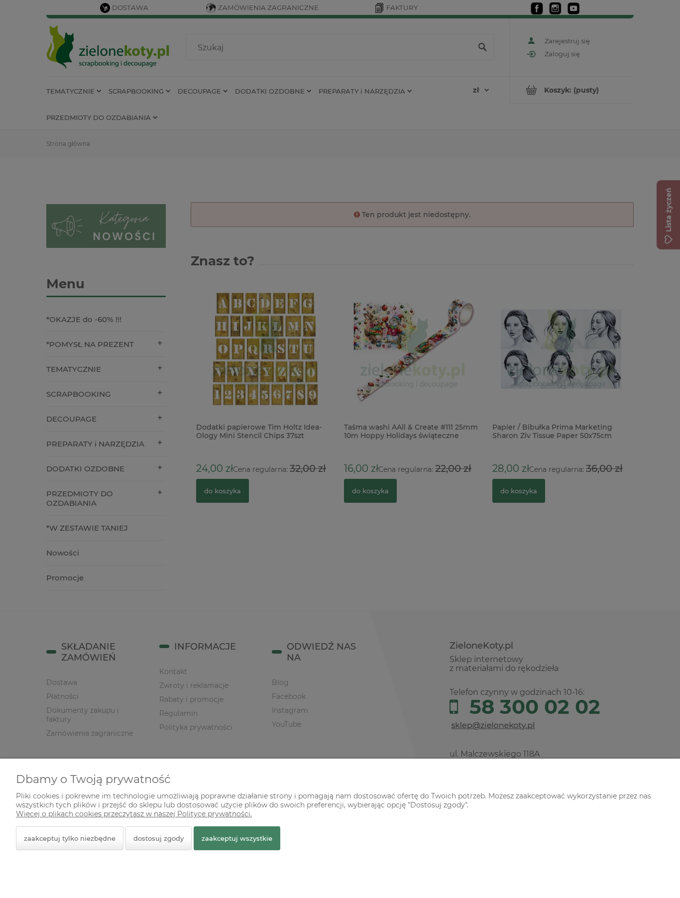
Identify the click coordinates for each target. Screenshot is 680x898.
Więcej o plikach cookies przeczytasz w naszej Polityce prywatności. (134, 813)
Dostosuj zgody (158, 838)
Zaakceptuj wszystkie (237, 838)
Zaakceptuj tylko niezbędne (69, 838)
